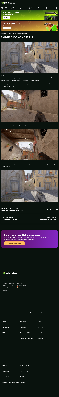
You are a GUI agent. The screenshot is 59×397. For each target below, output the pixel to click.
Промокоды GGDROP (26, 333)
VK (5, 321)
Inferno (10, 33)
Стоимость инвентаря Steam (10, 382)
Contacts (23, 382)
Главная (3, 33)
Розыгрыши (23, 327)
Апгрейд (40, 333)
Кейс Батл (40, 327)
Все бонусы (23, 321)
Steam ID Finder (6, 377)
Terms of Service (24, 365)
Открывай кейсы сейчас (14, 243)
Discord (6, 333)
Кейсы (39, 321)
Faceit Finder (5, 371)
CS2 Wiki (4, 365)
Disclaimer (23, 377)
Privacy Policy (24, 371)
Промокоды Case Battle (27, 338)
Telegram (6, 327)
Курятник (40, 338)
